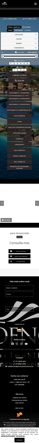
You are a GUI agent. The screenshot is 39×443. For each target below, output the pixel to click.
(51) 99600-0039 (10, 19)
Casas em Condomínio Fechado (19, 127)
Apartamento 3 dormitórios (19, 104)
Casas (19, 121)
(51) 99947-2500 (30, 19)
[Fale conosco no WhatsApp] (17, 344)
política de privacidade (8, 436)
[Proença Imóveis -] (19, 330)
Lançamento (19, 144)
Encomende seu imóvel (19, 400)
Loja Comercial (19, 150)
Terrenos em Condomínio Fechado (19, 167)
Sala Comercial (19, 162)
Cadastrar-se (19, 324)
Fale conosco (19, 403)
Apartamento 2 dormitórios (19, 99)
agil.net (26, 419)
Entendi (19, 440)
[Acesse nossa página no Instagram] (21, 344)
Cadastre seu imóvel (19, 398)
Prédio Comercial (19, 156)
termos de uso (20, 436)
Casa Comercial (19, 116)
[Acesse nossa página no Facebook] (12, 344)
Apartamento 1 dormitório (19, 93)
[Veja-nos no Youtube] (26, 344)
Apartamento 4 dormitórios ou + (19, 110)
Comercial (19, 139)
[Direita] (37, 203)
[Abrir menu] (36, 4)
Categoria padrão (19, 133)
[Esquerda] (2, 203)
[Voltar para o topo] (4, 425)
